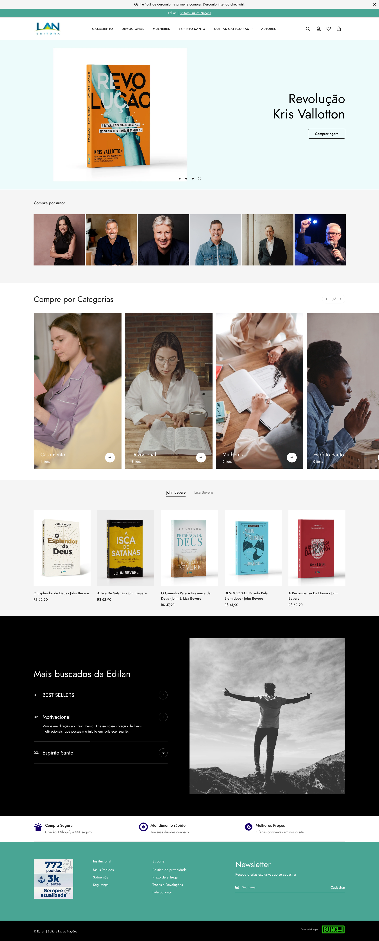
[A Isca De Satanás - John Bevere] (125, 548)
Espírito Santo (192, 29)
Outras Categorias (231, 29)
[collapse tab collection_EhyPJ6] (163, 730)
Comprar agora (326, 133)
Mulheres (161, 29)
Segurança (101, 884)
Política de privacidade (169, 869)
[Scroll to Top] (370, 917)
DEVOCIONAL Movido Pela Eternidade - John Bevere (246, 596)
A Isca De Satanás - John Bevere (122, 593)
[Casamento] (78, 391)
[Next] (242, 4)
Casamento (102, 29)
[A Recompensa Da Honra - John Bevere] (316, 548)
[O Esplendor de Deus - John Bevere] (62, 548)
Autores (268, 29)
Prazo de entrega (165, 877)
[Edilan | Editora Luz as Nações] (50, 29)
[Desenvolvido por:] (333, 929)
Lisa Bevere (203, 492)
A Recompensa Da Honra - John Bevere (313, 596)
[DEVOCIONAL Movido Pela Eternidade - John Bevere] (253, 548)
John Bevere (176, 492)
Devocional (133, 29)
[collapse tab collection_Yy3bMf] (163, 695)
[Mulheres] (260, 391)
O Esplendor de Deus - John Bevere (61, 593)
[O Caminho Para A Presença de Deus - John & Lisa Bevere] (189, 548)
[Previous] (137, 4)
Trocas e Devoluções (167, 884)
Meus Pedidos (103, 869)
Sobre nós (100, 877)
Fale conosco (162, 892)
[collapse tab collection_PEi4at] (163, 752)
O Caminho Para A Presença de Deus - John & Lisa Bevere (186, 596)
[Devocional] (169, 391)
